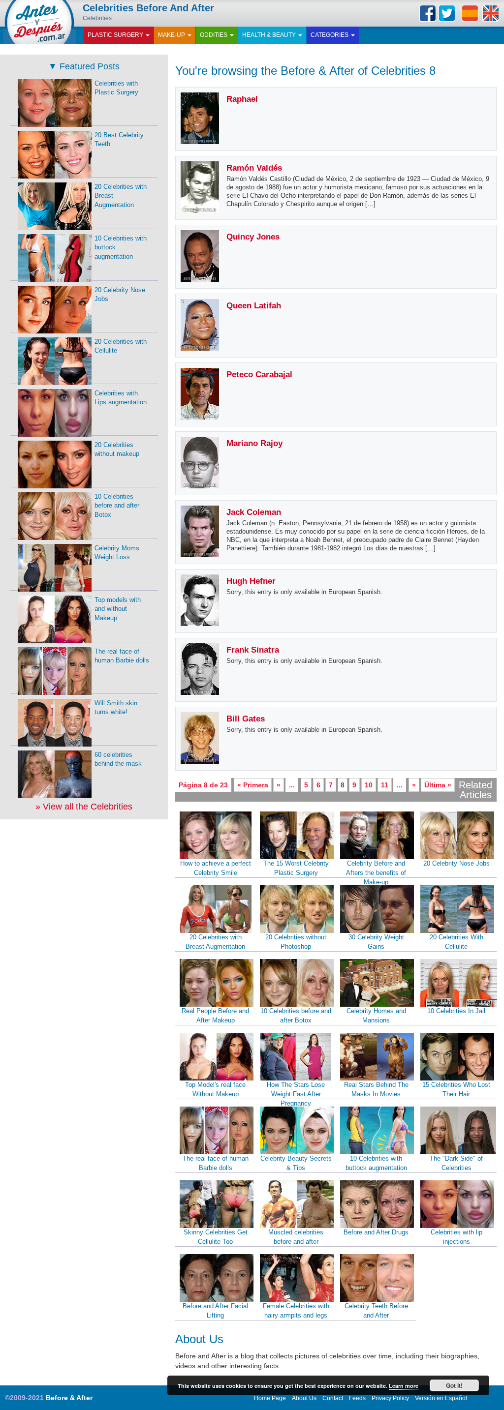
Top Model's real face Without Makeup (215, 1089)
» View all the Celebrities (83, 806)
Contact (332, 1398)
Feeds (357, 1398)
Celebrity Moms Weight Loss (116, 552)
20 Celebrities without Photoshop (295, 941)
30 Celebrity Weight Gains (376, 941)
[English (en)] (490, 13)
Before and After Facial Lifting (215, 1310)
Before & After (69, 1398)
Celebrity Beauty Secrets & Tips (296, 1163)
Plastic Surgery (116, 34)
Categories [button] (330, 34)
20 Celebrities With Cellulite (456, 941)
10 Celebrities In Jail (456, 1011)
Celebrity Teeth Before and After (376, 1310)
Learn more (403, 1385)
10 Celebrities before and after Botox (295, 1015)
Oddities (214, 34)
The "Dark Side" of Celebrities (456, 1163)
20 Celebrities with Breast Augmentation (215, 941)
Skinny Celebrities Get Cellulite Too (216, 1237)
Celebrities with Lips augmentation (120, 398)
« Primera (252, 785)
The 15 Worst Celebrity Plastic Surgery (296, 868)
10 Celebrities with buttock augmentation (376, 1163)
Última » (437, 785)
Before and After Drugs (376, 1232)
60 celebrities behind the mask (118, 759)
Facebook (427, 13)
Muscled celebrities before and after (295, 1237)
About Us (304, 1398)
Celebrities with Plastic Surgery (116, 88)
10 (369, 785)
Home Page (270, 1398)
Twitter (447, 13)
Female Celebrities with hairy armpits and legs (296, 1310)
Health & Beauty (269, 34)
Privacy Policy (390, 1398)
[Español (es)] (470, 13)
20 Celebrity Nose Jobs (456, 863)
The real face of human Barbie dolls (216, 1163)
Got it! (454, 1385)
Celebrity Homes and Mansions (376, 1015)
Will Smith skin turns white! (115, 707)
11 (384, 785)
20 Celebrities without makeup (116, 449)
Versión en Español (441, 1398)
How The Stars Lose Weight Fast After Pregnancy (296, 1094)
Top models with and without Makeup (117, 609)
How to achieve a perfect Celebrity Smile (215, 868)
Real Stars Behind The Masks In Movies (376, 1089)
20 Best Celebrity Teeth (119, 139)
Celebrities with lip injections (456, 1237)
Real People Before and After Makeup (215, 1015)
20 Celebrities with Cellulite (120, 346)
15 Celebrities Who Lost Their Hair (456, 1089)
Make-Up (172, 34)
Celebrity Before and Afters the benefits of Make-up (376, 872)
